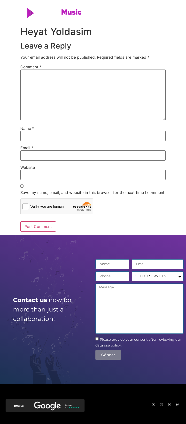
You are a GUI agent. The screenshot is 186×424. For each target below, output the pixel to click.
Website (27, 167)
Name (27, 128)
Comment (30, 67)
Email (26, 148)
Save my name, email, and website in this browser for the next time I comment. (92, 192)
